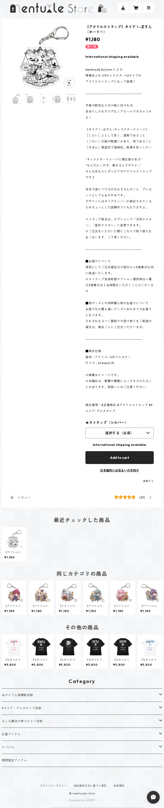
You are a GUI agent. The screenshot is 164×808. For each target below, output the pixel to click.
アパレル (8, 747)
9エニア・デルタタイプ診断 (21, 708)
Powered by (77, 800)
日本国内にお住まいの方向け (119, 470)
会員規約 (118, 785)
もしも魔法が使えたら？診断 (22, 721)
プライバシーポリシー (53, 785)
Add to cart (119, 457)
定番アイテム (11, 734)
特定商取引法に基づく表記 (90, 785)
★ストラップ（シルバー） (107, 422)
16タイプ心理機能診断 (17, 695)
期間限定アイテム (14, 760)
